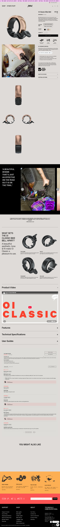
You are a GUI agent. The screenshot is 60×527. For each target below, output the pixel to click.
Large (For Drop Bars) (48, 24)
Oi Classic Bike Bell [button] (9, 382)
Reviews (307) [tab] (6, 366)
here (41, 65)
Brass (49, 29)
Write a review (50, 352)
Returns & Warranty (6, 517)
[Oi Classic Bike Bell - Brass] (14, 462)
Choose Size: (40, 25)
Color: (39, 29)
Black (45, 29)
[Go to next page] (36, 432)
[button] (40, 14)
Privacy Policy (34, 517)
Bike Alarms (19, 517)
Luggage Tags (19, 519)
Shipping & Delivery (6, 515)
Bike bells (40, 17)
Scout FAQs (4, 514)
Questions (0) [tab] (11, 366)
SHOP (3, 6)
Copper (48, 29)
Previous (22, 189)
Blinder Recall (5, 519)
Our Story (33, 512)
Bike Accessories (20, 523)
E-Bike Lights (19, 515)
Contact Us (33, 514)
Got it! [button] (55, 525)
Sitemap (4, 521)
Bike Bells (18, 514)
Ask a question (50, 354)
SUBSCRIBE (55, 498)
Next (57, 189)
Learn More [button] (28, 525)
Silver (46, 29)
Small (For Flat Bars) (48, 26)
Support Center (5, 512)
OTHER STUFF (11, 6)
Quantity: (40, 32)
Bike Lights (19, 512)
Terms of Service (35, 515)
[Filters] (49, 366)
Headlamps (19, 521)
